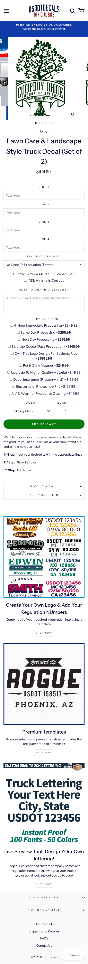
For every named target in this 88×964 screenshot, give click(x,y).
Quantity (66, 402)
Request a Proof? (44, 256)
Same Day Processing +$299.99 (46, 332)
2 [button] (40, 123)
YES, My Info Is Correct (46, 280)
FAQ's (44, 938)
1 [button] (36, 123)
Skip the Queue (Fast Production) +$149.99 (46, 346)
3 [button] (43, 123)
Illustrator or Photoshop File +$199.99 (45, 386)
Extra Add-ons (44, 319)
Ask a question (43, 495)
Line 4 (44, 239)
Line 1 (44, 186)
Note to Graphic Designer (44, 289)
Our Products (44, 924)
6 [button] (53, 123)
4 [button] (46, 123)
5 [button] (50, 123)
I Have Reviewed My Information (44, 273)
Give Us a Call (44, 486)
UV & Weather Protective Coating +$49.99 (46, 393)
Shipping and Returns (44, 931)
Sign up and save (44, 910)
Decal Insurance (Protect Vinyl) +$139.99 (46, 379)
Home (43, 131)
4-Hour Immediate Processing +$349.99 (46, 325)
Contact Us (44, 945)
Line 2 (44, 204)
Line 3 (44, 221)
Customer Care (44, 897)
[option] (44, 27)
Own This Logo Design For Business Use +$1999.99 (46, 355)
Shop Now (44, 633)
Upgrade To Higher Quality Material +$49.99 (46, 372)
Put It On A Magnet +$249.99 (46, 365)
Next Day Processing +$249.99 (45, 339)
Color (32, 402)
